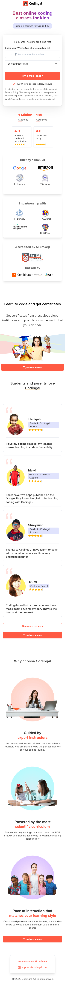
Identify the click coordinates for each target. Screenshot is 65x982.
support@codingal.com (34, 967)
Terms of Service (44, 89)
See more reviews (32, 626)
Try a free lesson (32, 76)
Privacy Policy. (12, 92)
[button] (9, 54)
